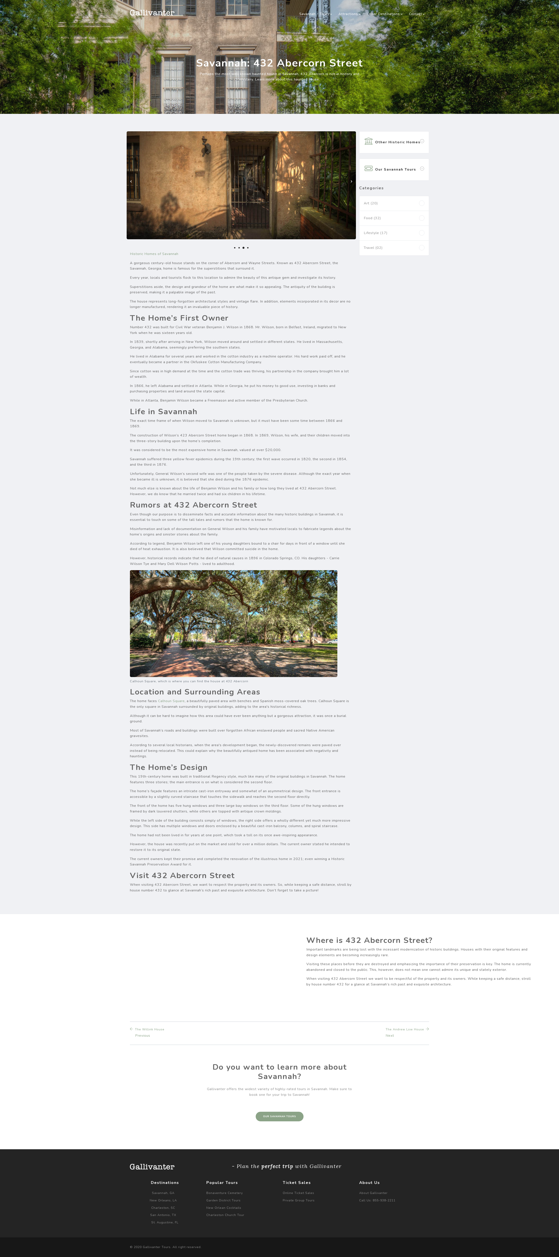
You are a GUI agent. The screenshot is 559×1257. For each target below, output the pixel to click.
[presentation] (131, 181)
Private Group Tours (299, 1200)
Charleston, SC (163, 1208)
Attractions (348, 14)
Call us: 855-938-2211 (377, 1200)
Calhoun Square (171, 701)
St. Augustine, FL (164, 1222)
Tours (325, 14)
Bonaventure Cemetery (224, 1193)
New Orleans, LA (163, 1200)
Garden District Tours (223, 1200)
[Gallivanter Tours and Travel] (152, 12)
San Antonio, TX (163, 1215)
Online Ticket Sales (298, 1193)
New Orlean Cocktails (223, 1208)
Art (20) (371, 203)
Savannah (307, 14)
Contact (416, 14)
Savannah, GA (163, 1193)
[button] (235, 248)
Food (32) (372, 218)
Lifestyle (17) (376, 233)
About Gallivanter (373, 1193)
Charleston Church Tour (225, 1215)
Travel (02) (373, 247)
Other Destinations (384, 14)
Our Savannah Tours (279, 1116)
